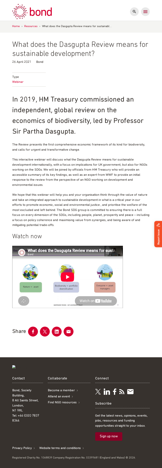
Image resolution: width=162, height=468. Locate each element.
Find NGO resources (62, 402)
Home (16, 26)
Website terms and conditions (60, 448)
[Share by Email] (68, 332)
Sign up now (109, 436)
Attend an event (59, 396)
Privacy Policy (22, 448)
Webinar (18, 82)
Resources (31, 26)
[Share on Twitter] (45, 332)
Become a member (61, 390)
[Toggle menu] (145, 11)
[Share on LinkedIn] (57, 332)
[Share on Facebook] (33, 332)
